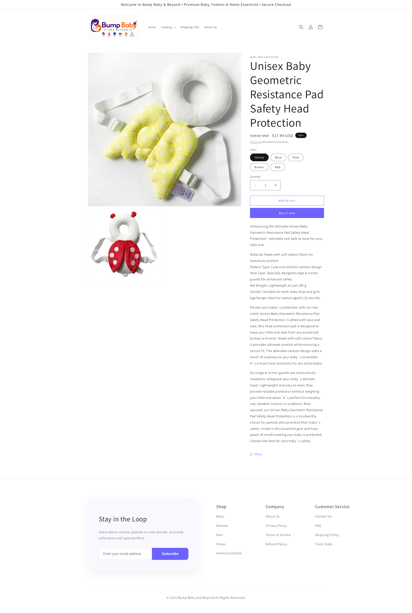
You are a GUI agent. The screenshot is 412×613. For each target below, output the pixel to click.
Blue (278, 157)
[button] (168, 27)
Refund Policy (276, 544)
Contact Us (323, 516)
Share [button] (258, 454)
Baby (220, 516)
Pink (295, 157)
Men (219, 535)
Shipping (255, 141)
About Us (273, 516)
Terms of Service (278, 535)
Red (277, 167)
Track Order (324, 544)
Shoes (221, 544)
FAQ (318, 525)
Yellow (259, 157)
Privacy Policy (276, 525)
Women (222, 525)
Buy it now (287, 213)
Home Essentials (229, 553)
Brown (259, 167)
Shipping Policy (327, 535)
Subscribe (170, 554)
